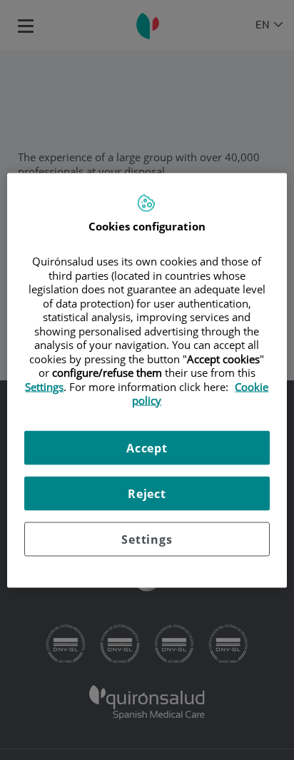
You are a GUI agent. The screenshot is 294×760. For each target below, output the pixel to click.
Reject (147, 493)
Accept (147, 447)
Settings (146, 539)
